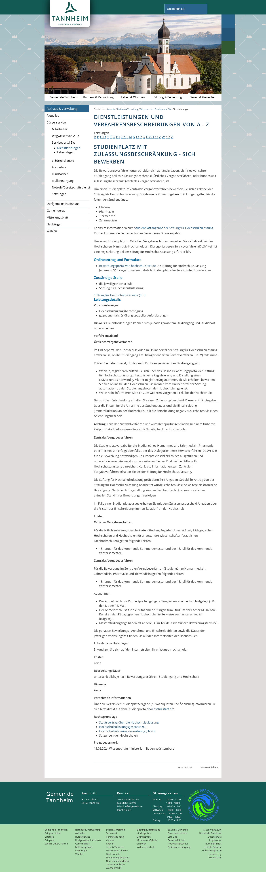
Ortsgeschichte (53, 833)
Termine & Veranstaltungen (115, 834)
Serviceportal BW (63, 142)
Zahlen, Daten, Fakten (56, 843)
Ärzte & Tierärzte (115, 847)
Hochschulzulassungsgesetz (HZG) (122, 727)
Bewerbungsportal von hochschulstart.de (127, 266)
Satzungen (59, 194)
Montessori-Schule (147, 840)
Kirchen (110, 843)
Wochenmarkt (113, 867)
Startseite (111, 109)
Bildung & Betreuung (167, 97)
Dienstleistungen (68, 148)
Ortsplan (49, 840)
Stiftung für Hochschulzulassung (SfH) (119, 295)
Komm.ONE (215, 857)
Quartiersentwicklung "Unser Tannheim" (117, 862)
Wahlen (52, 231)
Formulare (59, 167)
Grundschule (144, 836)
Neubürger (54, 224)
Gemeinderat (56, 211)
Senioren (141, 843)
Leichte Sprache (212, 847)
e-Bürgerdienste (63, 161)
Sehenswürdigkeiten (117, 850)
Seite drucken (185, 767)
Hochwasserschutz (178, 843)
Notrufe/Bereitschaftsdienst (70, 187)
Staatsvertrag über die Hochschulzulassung (129, 722)
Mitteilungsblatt (57, 217)
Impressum (215, 840)
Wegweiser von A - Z (65, 136)
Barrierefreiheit (213, 843)
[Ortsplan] (228, 34)
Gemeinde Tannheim (64, 97)
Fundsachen (60, 174)
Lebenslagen (65, 152)
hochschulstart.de (160, 709)
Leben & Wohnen (133, 97)
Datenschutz (214, 836)
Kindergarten (144, 833)
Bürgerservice (56, 122)
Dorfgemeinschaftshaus (63, 204)
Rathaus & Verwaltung (98, 97)
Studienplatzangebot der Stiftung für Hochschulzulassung (173, 228)
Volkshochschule (146, 847)
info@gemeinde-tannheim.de (129, 808)
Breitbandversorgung (179, 847)
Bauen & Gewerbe (202, 97)
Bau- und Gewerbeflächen (176, 838)
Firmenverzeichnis (177, 833)
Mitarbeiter (59, 129)
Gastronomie (113, 854)
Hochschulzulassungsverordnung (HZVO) (127, 731)
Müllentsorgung (63, 181)
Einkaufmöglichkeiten (117, 857)
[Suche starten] (213, 9)
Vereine (110, 840)
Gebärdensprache (211, 850)
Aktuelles (53, 116)
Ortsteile (49, 836)
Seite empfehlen (209, 767)
